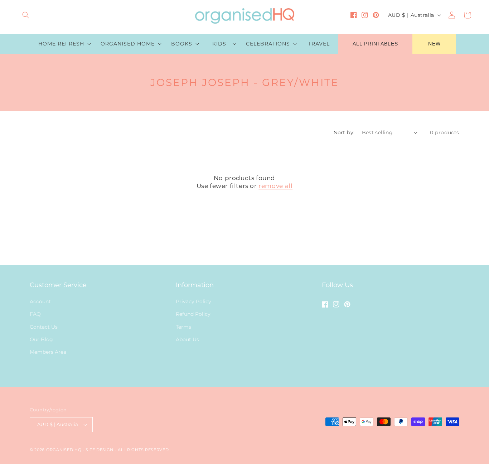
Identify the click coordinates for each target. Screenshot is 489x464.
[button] (26, 15)
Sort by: (344, 132)
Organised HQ (64, 449)
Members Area (48, 352)
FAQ (35, 314)
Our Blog (41, 339)
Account (40, 301)
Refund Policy (193, 314)
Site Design (99, 449)
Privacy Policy (193, 301)
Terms (183, 327)
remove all (275, 185)
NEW (434, 44)
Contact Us (44, 327)
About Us (187, 339)
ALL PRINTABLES (375, 44)
